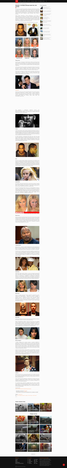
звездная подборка (22, 395)
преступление (30, 395)
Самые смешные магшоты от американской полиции (23, 388)
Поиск (48, 1)
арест (18, 395)
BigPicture (19, 3)
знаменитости (24, 3)
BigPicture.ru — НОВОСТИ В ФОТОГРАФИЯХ (45, 459)
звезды (27, 395)
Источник (16, 396)
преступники (35, 395)
